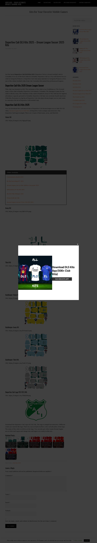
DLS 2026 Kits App (62, 279)
